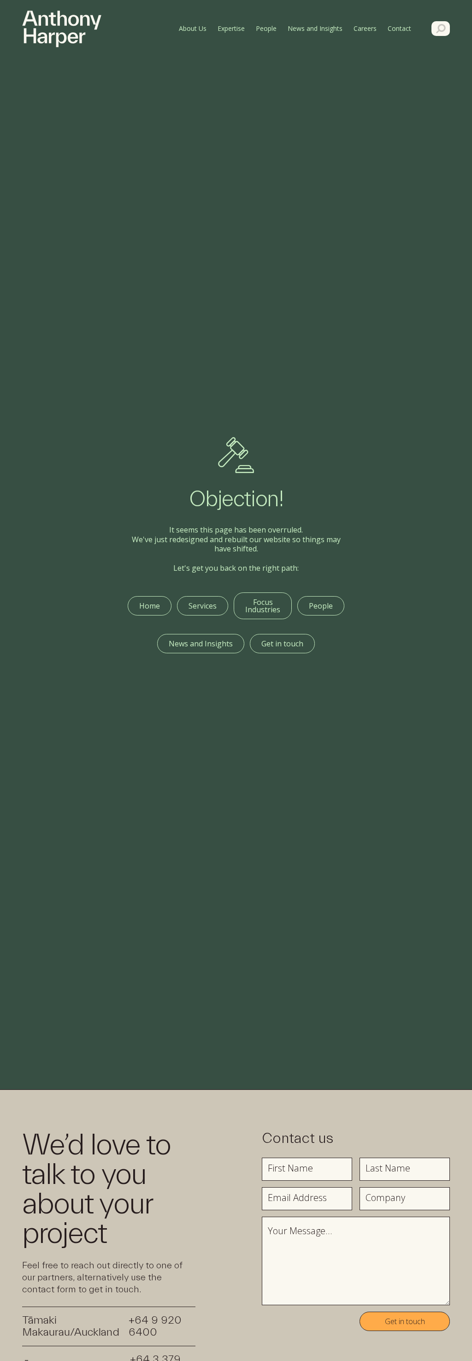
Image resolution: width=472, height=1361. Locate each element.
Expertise (231, 28)
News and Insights (315, 28)
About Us (192, 28)
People (266, 28)
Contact (399, 28)
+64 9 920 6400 (155, 1326)
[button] (402, 28)
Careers (365, 28)
